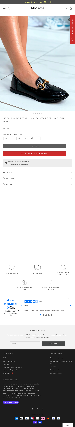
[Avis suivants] (70, 305)
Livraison (6, 364)
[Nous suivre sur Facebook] (32, 409)
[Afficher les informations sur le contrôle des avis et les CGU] (18, 310)
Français (66, 425)
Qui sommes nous (56, 358)
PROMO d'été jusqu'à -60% (36, 2)
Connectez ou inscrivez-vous (18, 164)
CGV (4, 358)
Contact (53, 367)
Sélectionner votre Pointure (12, 134)
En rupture (34, 146)
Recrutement (54, 370)
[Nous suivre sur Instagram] (43, 409)
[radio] (5, 138)
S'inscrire (53, 344)
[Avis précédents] (21, 305)
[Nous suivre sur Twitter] (37, 409)
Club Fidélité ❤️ (8, 373)
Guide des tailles (9, 361)
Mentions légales (56, 373)
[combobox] (67, 425)
